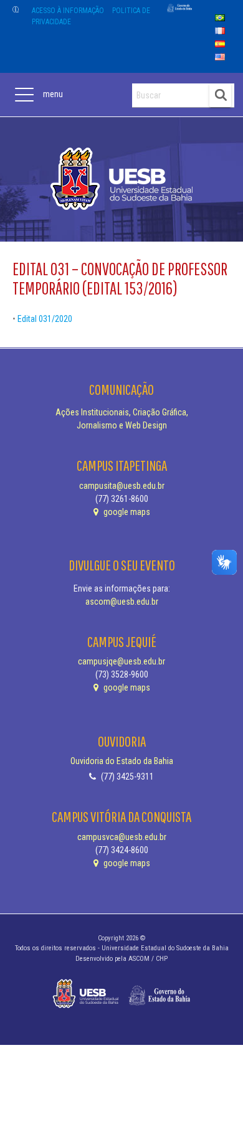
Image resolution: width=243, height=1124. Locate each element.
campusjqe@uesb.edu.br (121, 661)
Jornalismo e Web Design (122, 425)
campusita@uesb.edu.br (121, 486)
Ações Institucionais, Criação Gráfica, (121, 412)
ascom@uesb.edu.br (121, 602)
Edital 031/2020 (44, 319)
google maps (126, 512)
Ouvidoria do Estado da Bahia (121, 761)
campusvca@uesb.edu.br (121, 837)
